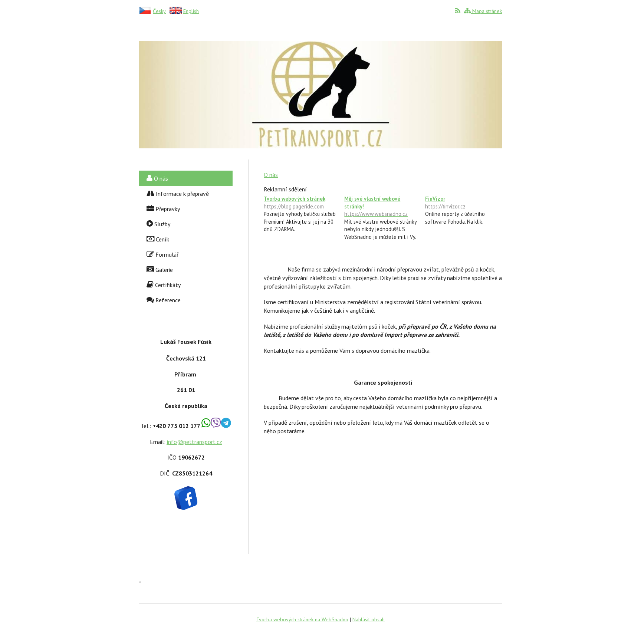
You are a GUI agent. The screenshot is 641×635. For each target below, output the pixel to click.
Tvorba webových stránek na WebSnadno (302, 619)
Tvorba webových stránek (294, 202)
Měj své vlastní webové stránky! (376, 206)
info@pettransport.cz (194, 441)
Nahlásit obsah (368, 619)
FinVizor (445, 202)
